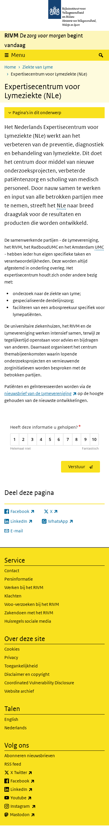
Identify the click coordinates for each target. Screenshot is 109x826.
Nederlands (15, 727)
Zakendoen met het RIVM (28, 612)
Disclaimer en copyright (26, 674)
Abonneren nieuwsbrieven (29, 755)
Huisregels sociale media (27, 621)
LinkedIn (34, 789)
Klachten (13, 596)
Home (10, 67)
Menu (18, 55)
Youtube (33, 797)
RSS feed (12, 764)
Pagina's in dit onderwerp (36, 112)
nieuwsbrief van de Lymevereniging (40, 393)
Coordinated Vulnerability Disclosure (39, 682)
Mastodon (35, 814)
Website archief (19, 691)
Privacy (11, 657)
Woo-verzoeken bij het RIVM (31, 604)
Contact (11, 570)
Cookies (11, 649)
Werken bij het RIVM (23, 587)
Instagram (35, 806)
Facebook (35, 781)
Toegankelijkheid (21, 666)
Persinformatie (18, 579)
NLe (61, 205)
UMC (99, 247)
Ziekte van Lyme (37, 67)
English (11, 719)
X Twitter (34, 772)
